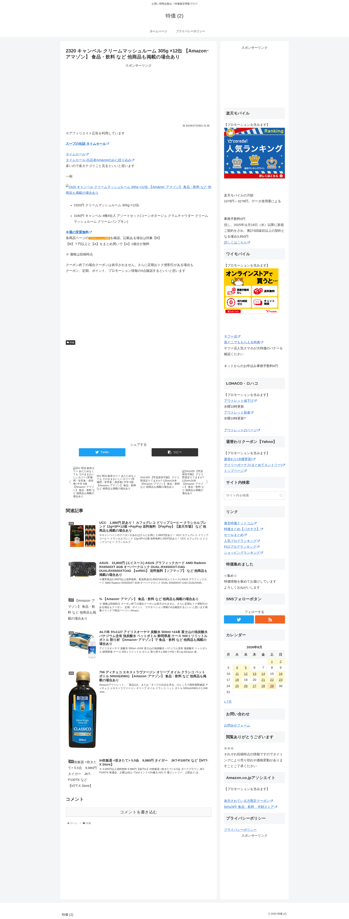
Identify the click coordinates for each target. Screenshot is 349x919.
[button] (281, 495)
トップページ (234, 471)
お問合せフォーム (237, 725)
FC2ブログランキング (240, 547)
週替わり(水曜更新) (238, 459)
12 (246, 674)
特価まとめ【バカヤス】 (242, 529)
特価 (72, 342)
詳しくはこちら (235, 242)
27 (254, 686)
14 (263, 674)
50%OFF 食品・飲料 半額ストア (249, 807)
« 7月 (228, 701)
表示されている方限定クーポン (247, 801)
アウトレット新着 (237, 412)
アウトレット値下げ (239, 401)
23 (280, 680)
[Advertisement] (138, 94)
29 (272, 686)
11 (237, 674)
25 (237, 686)
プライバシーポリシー (240, 830)
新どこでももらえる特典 (242, 342)
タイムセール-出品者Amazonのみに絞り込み (98, 160)
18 (237, 680)
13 (254, 674)
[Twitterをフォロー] (239, 619)
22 (272, 680)
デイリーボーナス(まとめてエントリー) (253, 465)
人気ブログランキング (240, 541)
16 (280, 674)
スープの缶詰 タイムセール (86, 143)
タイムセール (75, 154)
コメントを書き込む (138, 812)
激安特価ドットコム (238, 523)
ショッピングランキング (242, 553)
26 (246, 686)
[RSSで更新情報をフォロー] (270, 619)
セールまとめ (234, 535)
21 (263, 680)
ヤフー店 (230, 336)
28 (263, 686)
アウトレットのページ (240, 430)
